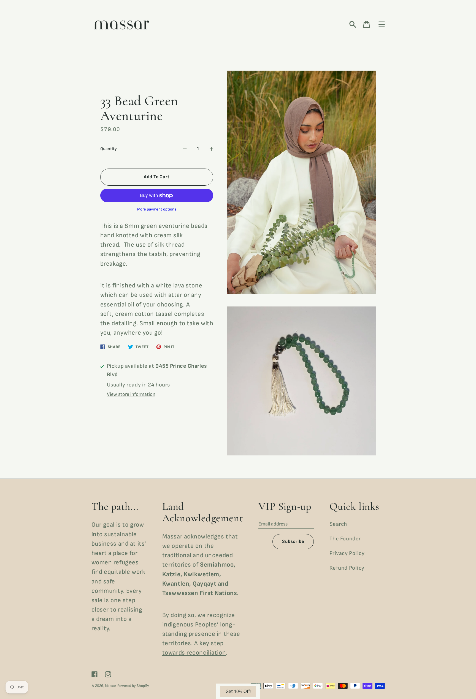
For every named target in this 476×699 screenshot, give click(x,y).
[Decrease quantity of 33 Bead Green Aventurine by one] (184, 149)
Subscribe (293, 541)
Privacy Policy (347, 553)
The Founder (345, 538)
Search (338, 524)
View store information (131, 394)
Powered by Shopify (133, 686)
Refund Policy (346, 568)
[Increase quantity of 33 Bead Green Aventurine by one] (211, 149)
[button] (238, 691)
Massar (110, 686)
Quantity (108, 148)
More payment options (156, 209)
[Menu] (382, 24)
